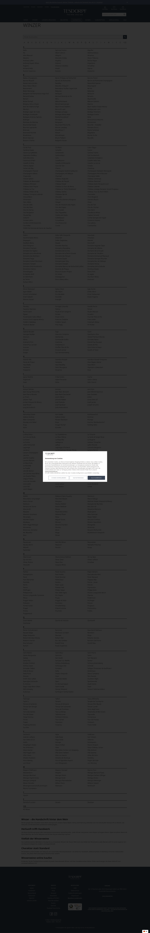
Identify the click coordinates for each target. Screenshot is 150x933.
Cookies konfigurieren (58, 478)
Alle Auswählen (96, 478)
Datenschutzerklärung (51, 471)
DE (146, 931)
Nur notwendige (78, 478)
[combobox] (145, 931)
